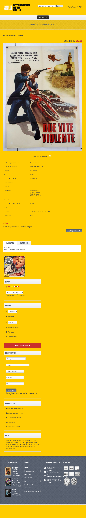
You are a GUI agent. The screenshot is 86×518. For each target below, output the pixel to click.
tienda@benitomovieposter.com (57, 476)
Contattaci (11, 422)
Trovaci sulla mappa (53, 472)
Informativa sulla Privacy (15, 413)
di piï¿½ (19, 475)
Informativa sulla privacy (31, 491)
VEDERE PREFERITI (23, 345)
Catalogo (32, 24)
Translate (22, 295)
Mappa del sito (28, 484)
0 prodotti (11, 316)
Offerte (26, 468)
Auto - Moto (43, 24)
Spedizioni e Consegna (15, 408)
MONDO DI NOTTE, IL (15, 479)
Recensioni (11, 332)
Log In (26, 481)
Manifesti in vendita (14, 427)
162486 (52, 24)
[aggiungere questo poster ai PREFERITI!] (50, 155)
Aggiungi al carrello (74, 230)
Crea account (12, 336)
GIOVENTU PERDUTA (15, 469)
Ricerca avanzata (13, 327)
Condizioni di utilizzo (14, 417)
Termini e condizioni (30, 488)
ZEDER (14, 489)
